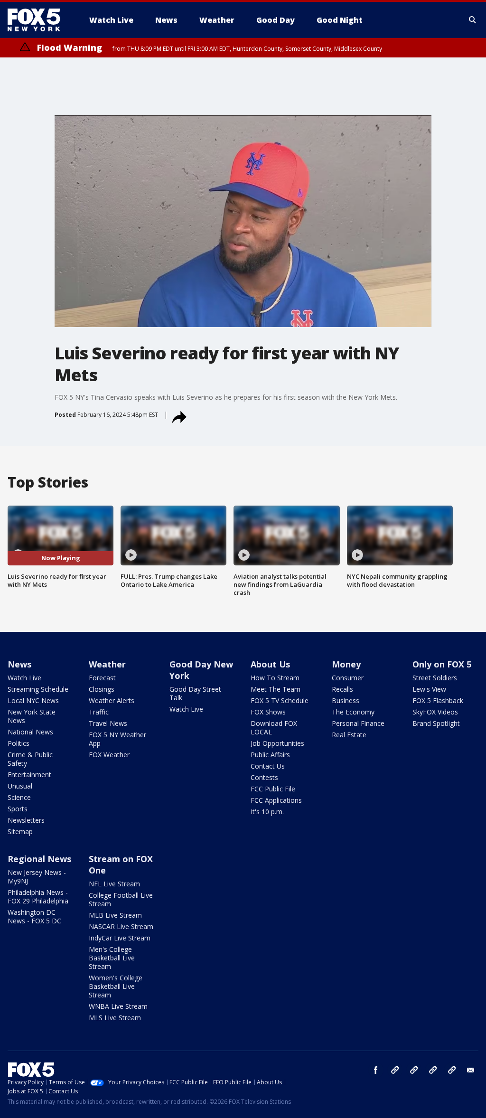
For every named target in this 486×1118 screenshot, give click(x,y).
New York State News (32, 716)
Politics (18, 743)
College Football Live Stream (121, 899)
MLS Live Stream (115, 1017)
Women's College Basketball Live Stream (115, 986)
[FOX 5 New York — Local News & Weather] (39, 20)
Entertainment (29, 774)
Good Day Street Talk (195, 693)
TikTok (413, 1070)
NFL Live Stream (114, 883)
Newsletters (26, 820)
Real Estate (349, 734)
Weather (107, 664)
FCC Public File (273, 788)
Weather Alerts (111, 700)
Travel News (108, 723)
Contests (264, 777)
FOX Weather (109, 754)
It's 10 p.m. (267, 811)
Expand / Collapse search (472, 20)
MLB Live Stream (115, 915)
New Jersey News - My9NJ (37, 876)
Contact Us (268, 765)
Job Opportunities (277, 743)
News (19, 664)
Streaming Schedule (38, 689)
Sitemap (20, 831)
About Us (270, 664)
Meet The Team (275, 689)
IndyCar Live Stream (119, 937)
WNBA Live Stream (118, 1006)
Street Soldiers (434, 677)
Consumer (348, 677)
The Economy (353, 711)
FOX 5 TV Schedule (279, 700)
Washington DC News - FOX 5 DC (34, 916)
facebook (375, 1070)
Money (346, 664)
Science (19, 797)
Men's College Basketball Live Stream (112, 958)
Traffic (99, 711)
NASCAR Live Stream (121, 926)
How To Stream (275, 677)
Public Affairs (270, 754)
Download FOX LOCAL (274, 727)
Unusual (20, 785)
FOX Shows (268, 711)
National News (30, 731)
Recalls (342, 689)
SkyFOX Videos (435, 711)
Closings (101, 689)
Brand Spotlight (436, 723)
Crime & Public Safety (30, 759)
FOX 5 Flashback (437, 700)
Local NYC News (33, 700)
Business (345, 700)
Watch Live (24, 677)
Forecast (102, 677)
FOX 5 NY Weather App (117, 739)
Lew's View (429, 689)
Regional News (39, 858)
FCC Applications (276, 800)
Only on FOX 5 (441, 664)
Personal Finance (358, 723)
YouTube (432, 1070)
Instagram (394, 1070)
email (470, 1070)
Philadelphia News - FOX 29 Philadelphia (38, 896)
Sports (18, 808)
